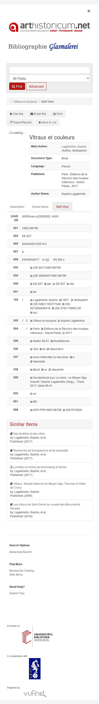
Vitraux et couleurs (25, 101)
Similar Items (40, 206)
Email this (40, 114)
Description (17, 206)
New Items (16, 574)
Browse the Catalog (21, 570)
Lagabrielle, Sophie (74, 146)
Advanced (36, 86)
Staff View (62, 206)
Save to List (49, 122)
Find (18, 86)
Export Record (22, 122)
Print (59, 114)
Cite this (18, 114)
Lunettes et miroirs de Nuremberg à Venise (40, 467)
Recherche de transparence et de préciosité (40, 450)
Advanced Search (20, 552)
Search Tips (16, 593)
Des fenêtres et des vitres (29, 433)
